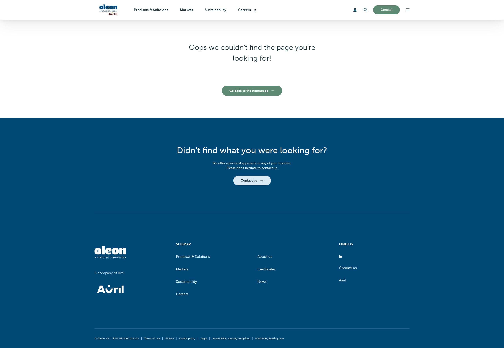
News (262, 281)
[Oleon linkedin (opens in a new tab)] (341, 256)
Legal (204, 338)
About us (265, 256)
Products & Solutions (193, 256)
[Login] (355, 10)
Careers (182, 294)
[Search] (365, 10)
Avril (342, 280)
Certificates (267, 269)
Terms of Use (152, 338)
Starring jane (276, 338)
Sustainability (186, 281)
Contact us (348, 268)
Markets (182, 269)
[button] (408, 9)
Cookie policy (187, 338)
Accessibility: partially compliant (231, 338)
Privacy (169, 338)
